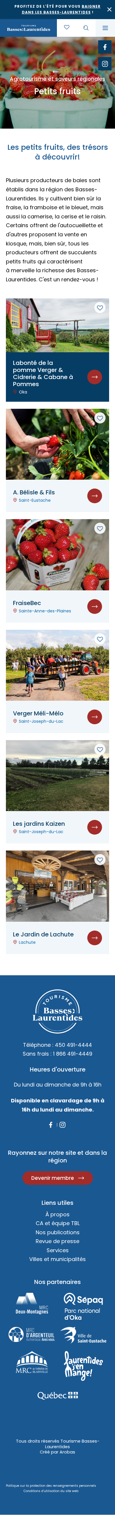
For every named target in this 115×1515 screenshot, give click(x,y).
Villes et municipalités (57, 1259)
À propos (57, 1214)
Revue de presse (57, 1241)
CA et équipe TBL (58, 1223)
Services (58, 1250)
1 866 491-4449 (72, 1053)
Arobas (67, 1452)
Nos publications (58, 1232)
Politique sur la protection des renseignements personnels (51, 1486)
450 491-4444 (73, 1045)
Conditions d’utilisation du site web (51, 1491)
